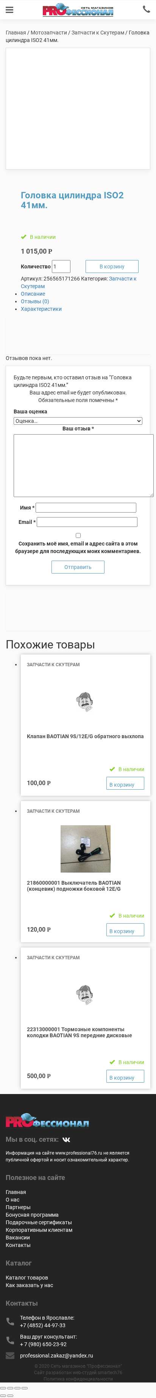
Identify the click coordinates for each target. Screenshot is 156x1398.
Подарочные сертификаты (39, 1222)
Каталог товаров (27, 1278)
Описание (33, 294)
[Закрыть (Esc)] (3, 1388)
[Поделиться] (10, 1388)
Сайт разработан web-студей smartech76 (78, 1372)
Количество (36, 266)
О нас (12, 1200)
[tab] (85, 294)
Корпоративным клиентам (39, 1230)
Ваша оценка (30, 411)
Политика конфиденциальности (78, 1379)
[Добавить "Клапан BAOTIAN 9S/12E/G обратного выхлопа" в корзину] (125, 783)
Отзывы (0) (35, 301)
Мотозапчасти (49, 33)
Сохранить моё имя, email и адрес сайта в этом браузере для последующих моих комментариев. (78, 547)
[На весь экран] (17, 1388)
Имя (27, 508)
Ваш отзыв (78, 428)
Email (27, 522)
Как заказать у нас (29, 1285)
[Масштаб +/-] (25, 1388)
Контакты (18, 1245)
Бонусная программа (32, 1215)
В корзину (112, 266)
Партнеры (18, 1207)
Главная (16, 33)
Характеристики (41, 309)
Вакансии (18, 1237)
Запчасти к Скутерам (98, 33)
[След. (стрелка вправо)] (10, 1396)
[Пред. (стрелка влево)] (3, 1396)
